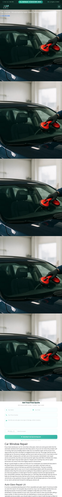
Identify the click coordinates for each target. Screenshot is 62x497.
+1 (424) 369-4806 (5, 16)
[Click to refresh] (11, 431)
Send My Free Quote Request (32, 437)
